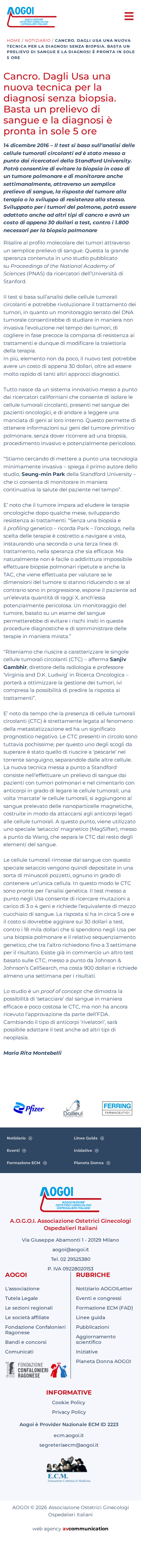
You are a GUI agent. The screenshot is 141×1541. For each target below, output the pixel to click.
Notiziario (38, 40)
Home (14, 40)
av (65, 1529)
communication (88, 1529)
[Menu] (129, 16)
